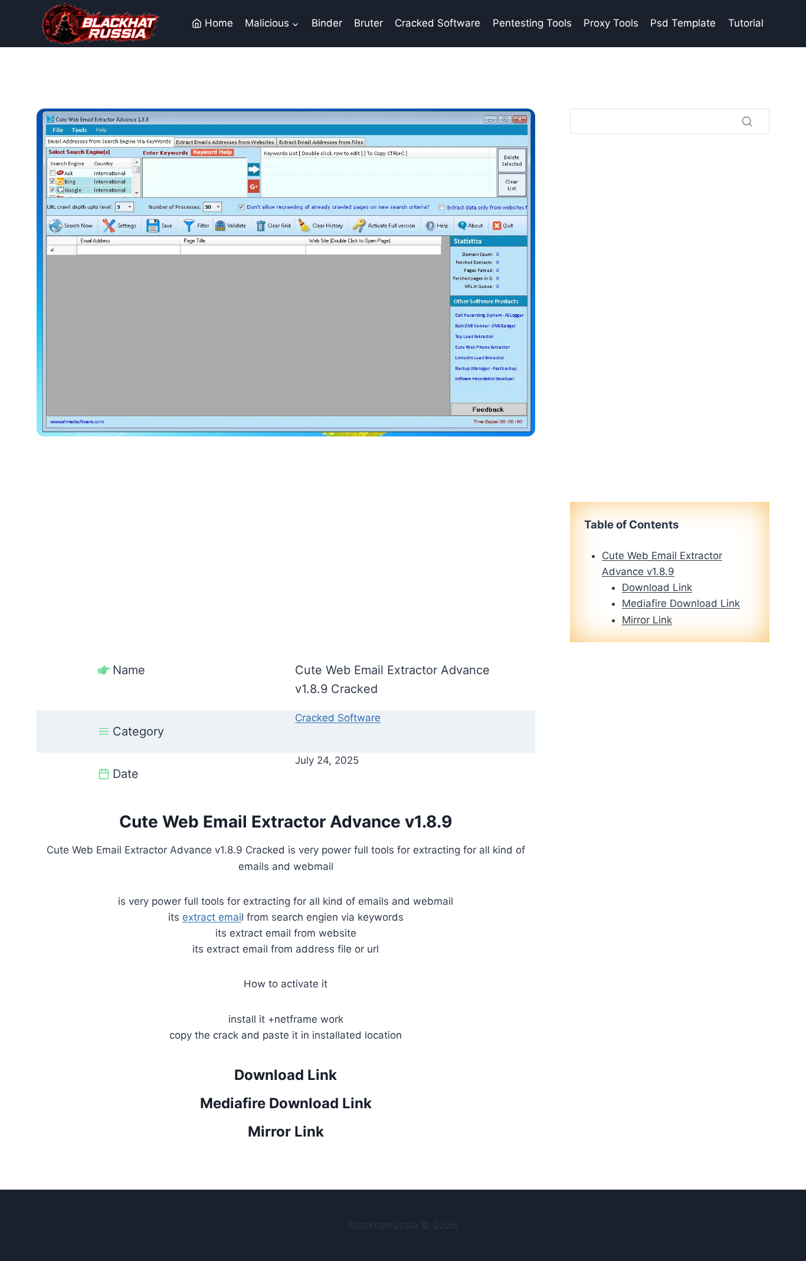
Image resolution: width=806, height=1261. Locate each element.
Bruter (368, 23)
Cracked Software (437, 23)
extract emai (211, 917)
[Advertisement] (286, 519)
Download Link (285, 1074)
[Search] (747, 121)
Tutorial (746, 23)
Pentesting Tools (532, 23)
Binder (327, 23)
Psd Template (683, 23)
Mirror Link (286, 1131)
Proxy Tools (611, 23)
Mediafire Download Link (286, 1103)
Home (219, 23)
